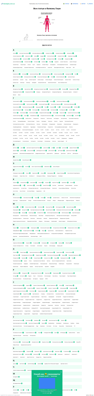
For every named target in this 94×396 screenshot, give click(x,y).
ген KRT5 (76, 132)
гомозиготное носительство (73, 112)
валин (19, 94)
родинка (29, 275)
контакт (72, 182)
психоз (30, 260)
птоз (30, 258)
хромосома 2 (60, 354)
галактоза (54, 141)
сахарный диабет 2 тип (73, 291)
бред (26, 79)
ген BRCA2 (76, 107)
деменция (22, 150)
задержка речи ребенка (18, 166)
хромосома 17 (67, 354)
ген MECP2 (55, 132)
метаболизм (41, 207)
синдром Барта (52, 291)
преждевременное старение (28, 255)
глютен (14, 121)
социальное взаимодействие (19, 288)
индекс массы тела (23, 176)
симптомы (57, 305)
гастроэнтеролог (26, 141)
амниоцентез (70, 53)
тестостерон (49, 326)
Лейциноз (78, 200)
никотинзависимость (59, 230)
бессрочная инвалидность (43, 76)
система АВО (58, 296)
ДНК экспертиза (52, 150)
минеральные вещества (50, 215)
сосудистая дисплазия (25, 296)
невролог (15, 227)
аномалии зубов (28, 61)
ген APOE (41, 138)
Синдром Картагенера (67, 310)
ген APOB (47, 138)
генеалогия (52, 107)
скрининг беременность (52, 285)
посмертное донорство (17, 263)
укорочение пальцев (17, 335)
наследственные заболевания (59, 227)
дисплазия (65, 147)
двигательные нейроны (71, 150)
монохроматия (16, 215)
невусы (44, 230)
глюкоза (37, 121)
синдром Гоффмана (36, 302)
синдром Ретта (39, 299)
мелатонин (33, 218)
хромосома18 (28, 354)
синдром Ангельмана (17, 305)
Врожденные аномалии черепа (40, 89)
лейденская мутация (70, 200)
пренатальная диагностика (36, 252)
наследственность (24, 227)
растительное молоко (17, 278)
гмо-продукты (56, 118)
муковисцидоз (32, 212)
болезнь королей (32, 79)
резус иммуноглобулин (71, 275)
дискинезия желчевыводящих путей (27, 153)
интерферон (15, 176)
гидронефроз (32, 126)
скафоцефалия (51, 296)
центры (15, 363)
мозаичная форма (24, 215)
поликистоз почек (48, 258)
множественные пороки (30, 207)
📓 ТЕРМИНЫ (74, 3)
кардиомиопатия (17, 185)
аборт (50, 61)
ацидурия (42, 56)
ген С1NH (37, 129)
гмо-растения (49, 118)
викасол (14, 94)
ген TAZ (68, 129)
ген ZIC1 (52, 129)
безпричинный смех (42, 82)
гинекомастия (26, 126)
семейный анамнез (17, 308)
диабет (58, 147)
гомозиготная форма (17, 115)
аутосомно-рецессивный (24, 53)
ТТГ (74, 326)
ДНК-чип (69, 153)
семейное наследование (18, 285)
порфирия (26, 263)
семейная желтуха (26, 308)
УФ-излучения (32, 335)
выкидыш (38, 91)
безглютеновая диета (61, 76)
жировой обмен (16, 160)
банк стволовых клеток (62, 82)
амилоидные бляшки (51, 58)
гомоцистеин (63, 112)
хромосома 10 (52, 354)
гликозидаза (43, 121)
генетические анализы (29, 101)
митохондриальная (60, 207)
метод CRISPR (73, 215)
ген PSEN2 (15, 132)
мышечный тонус (50, 207)
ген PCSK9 (26, 132)
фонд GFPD (78, 342)
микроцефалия (16, 209)
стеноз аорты (32, 291)
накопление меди (34, 236)
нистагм (37, 230)
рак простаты (23, 275)
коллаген (38, 185)
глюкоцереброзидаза (22, 121)
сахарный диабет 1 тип (67, 308)
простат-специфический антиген (58, 260)
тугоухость (63, 320)
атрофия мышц (35, 58)
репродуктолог (25, 273)
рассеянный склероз (27, 278)
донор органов (31, 150)
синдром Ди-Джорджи (26, 302)
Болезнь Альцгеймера (58, 74)
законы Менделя (56, 166)
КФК (44, 191)
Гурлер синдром (61, 141)
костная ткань (24, 188)
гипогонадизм (35, 109)
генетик (52, 101)
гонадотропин (36, 118)
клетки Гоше (73, 188)
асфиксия (38, 64)
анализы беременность (18, 56)
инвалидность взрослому (18, 173)
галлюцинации (47, 141)
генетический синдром (44, 104)
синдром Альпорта (26, 305)
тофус (37, 326)
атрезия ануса (16, 64)
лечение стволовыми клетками (39, 200)
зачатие (27, 166)
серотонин (63, 305)
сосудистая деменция (35, 296)
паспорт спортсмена (39, 266)
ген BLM (31, 138)
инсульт (28, 173)
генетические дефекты (67, 107)
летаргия (49, 200)
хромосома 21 (75, 351)
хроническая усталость (18, 354)
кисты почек (15, 191)
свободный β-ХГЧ (34, 308)
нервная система (68, 230)
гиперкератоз (75, 124)
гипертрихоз (59, 124)
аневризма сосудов (72, 56)
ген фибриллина (63, 109)
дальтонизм (63, 153)
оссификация (36, 242)
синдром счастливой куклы (68, 296)
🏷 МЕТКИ (82, 3)
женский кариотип (26, 160)
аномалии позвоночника (29, 67)
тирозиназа (42, 326)
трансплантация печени (18, 320)
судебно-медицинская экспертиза (20, 291)
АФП (74, 67)
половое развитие (38, 258)
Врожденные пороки (17, 89)
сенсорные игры (70, 305)
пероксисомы (15, 266)
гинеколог (15, 112)
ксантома (54, 185)
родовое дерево (56, 273)
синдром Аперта (75, 302)
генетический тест (17, 101)
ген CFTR (77, 135)
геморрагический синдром (45, 112)
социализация (16, 296)
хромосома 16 (74, 354)
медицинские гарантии (53, 218)
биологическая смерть (47, 74)
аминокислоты (28, 56)
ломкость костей (64, 197)
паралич (64, 255)
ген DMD (72, 135)
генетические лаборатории (63, 101)
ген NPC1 (43, 132)
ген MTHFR (49, 132)
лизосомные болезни (28, 197)
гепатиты (71, 126)
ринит (34, 275)
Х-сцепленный (67, 351)
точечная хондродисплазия (29, 326)
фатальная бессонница (57, 342)
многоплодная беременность (53, 212)
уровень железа (72, 332)
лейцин (54, 200)
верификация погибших (18, 91)
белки (52, 76)
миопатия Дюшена (66, 212)
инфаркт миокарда (61, 173)
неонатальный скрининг (45, 227)
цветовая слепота (64, 363)
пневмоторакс (61, 263)
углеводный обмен (48, 332)
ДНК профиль (61, 150)
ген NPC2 (38, 132)
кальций (41, 182)
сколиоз (61, 285)
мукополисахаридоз (76, 212)
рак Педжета (35, 278)
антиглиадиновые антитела (62, 64)
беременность (16, 74)
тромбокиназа (66, 323)
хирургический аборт (47, 357)
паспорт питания (69, 252)
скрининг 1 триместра (53, 288)
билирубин (34, 82)
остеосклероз (39, 245)
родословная (48, 273)
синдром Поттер (47, 299)
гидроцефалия (39, 107)
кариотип (15, 182)
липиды (29, 200)
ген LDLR (66, 132)
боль (76, 74)
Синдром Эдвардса (69, 285)
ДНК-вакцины (75, 153)
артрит (42, 58)
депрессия (15, 150)
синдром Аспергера (66, 302)
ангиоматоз (36, 61)
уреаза (78, 332)
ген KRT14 (15, 135)
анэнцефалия (52, 64)
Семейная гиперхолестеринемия (46, 313)
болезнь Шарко (41, 79)
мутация (15, 207)
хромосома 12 (15, 357)
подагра (56, 258)
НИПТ (41, 236)
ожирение (28, 242)
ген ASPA (36, 138)
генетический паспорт (32, 104)
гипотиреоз (27, 109)
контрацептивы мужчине (33, 188)
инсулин (43, 173)
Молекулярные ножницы (72, 221)
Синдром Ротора (26, 293)
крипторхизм (33, 182)
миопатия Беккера (33, 215)
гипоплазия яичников (69, 121)
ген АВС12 (47, 129)
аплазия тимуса (45, 64)
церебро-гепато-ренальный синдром (52, 363)
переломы (24, 258)
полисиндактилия (43, 263)
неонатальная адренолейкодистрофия (20, 233)
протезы (48, 260)
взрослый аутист (28, 89)
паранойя (47, 266)
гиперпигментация (67, 124)
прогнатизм (69, 260)
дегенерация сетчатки (41, 150)
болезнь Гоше (15, 82)
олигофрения (53, 242)
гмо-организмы (64, 118)
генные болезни (16, 107)
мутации (24, 212)
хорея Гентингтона (30, 357)
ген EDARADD (61, 135)
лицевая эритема (23, 200)
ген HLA (20, 135)
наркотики (15, 236)
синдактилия (50, 305)
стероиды (43, 293)
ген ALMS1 (53, 138)
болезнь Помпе (68, 79)
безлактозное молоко (52, 82)
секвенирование (63, 288)
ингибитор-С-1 (32, 176)
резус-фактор (55, 275)
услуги (40, 332)
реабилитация (16, 273)
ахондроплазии (68, 58)
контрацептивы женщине (45, 188)
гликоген (55, 121)
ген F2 (56, 135)
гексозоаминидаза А (17, 141)
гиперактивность (45, 109)
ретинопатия (40, 275)
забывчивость (47, 166)
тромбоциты (37, 320)
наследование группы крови (70, 233)
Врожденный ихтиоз (30, 91)
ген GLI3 (30, 135)
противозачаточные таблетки (39, 260)
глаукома (61, 121)
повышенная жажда (53, 263)
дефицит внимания (74, 147)
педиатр (31, 266)
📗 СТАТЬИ (66, 3)
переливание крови (17, 260)
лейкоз (49, 197)
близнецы (28, 82)
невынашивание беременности (43, 233)
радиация (41, 278)
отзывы (26, 245)
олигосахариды (52, 245)
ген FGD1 (51, 135)
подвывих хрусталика (40, 255)
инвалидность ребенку (41, 176)
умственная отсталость (18, 332)
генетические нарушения (56, 104)
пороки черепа (60, 252)
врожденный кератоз (46, 91)
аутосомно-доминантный (38, 53)
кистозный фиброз (30, 191)
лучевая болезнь (56, 197)
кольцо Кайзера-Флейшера (64, 188)
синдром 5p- (43, 305)
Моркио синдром (62, 221)
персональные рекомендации (53, 255)
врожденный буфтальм (56, 91)
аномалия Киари (73, 64)
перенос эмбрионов (24, 266)
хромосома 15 (58, 351)
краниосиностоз (16, 188)
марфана (40, 221)
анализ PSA (50, 67)
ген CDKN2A (15, 138)
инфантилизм (35, 173)
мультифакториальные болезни (37, 209)
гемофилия (71, 138)
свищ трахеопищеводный (45, 308)
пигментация (76, 263)
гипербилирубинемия (17, 126)
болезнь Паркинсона (17, 76)
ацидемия (56, 61)
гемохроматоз (64, 138)
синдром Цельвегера (42, 291)
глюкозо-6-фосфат (31, 121)
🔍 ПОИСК (90, 3)
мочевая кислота (41, 212)
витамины (64, 89)
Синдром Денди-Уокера (17, 313)
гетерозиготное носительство (47, 115)
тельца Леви (61, 326)
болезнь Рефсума (49, 79)
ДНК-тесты (16, 147)
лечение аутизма (17, 197)
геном (46, 107)
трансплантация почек (54, 320)
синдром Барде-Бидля (56, 302)
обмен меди (68, 242)
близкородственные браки (29, 76)
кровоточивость (30, 185)
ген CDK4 (21, 138)
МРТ (21, 207)
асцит (34, 64)
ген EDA (67, 135)
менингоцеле (26, 218)
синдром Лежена (67, 299)
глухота (26, 115)
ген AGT (58, 138)
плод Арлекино (69, 263)
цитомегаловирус (31, 363)
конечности (54, 188)
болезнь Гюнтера (76, 79)
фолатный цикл (16, 342)
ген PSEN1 (21, 132)
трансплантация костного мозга (19, 323)
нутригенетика (51, 230)
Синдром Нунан (28, 310)
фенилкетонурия (26, 342)
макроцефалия (16, 212)
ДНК (53, 147)
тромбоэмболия (51, 323)
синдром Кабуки (75, 299)
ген (59, 107)
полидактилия (16, 258)
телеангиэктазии (69, 326)
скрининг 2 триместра (41, 288)
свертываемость (62, 291)
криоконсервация (68, 185)
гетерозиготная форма (41, 126)
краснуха (76, 185)
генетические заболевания (69, 104)
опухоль (45, 245)
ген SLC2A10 (73, 129)
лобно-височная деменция (75, 197)
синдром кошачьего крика (18, 299)
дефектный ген (50, 153)
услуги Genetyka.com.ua (31, 332)
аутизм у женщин (73, 61)
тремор (77, 323)
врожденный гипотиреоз (55, 89)
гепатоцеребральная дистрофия (61, 126)
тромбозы (72, 323)
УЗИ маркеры (63, 332)
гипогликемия (44, 124)
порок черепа (16, 255)
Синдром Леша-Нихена (46, 310)
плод (73, 258)
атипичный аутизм (51, 56)
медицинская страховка (64, 218)
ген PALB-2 (32, 132)
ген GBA (35, 135)
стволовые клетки (50, 293)
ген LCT (71, 132)
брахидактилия (69, 74)
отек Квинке (32, 245)
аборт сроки (68, 67)
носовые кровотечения (28, 230)
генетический (70, 115)
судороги (28, 285)
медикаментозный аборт (32, 221)
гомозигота (43, 118)
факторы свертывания (69, 342)
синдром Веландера (46, 302)
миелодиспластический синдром (63, 215)
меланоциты (39, 218)
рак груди (15, 275)
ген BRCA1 (71, 109)
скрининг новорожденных (38, 285)
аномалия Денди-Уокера (17, 67)
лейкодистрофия (61, 200)
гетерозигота (50, 126)
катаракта (47, 182)
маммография (54, 221)
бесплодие (25, 74)
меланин (45, 218)
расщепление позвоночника (68, 273)
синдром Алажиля (35, 305)
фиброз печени (16, 344)
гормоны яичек (28, 118)
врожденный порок (74, 89)
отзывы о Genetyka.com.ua (18, 245)
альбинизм (44, 61)
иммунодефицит (51, 173)
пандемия (52, 266)
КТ (24, 185)
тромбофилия (58, 323)
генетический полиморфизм (27, 129)
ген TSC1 (63, 129)
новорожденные (34, 227)
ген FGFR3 (46, 135)
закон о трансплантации (37, 166)
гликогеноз (50, 121)
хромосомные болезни (48, 351)
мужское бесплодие (71, 207)
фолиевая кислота (36, 342)
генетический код (33, 112)
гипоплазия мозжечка (30, 124)
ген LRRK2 (61, 132)
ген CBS (26, 138)
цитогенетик (23, 363)
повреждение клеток (65, 258)
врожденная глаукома (67, 91)
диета (23, 147)
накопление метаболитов (24, 236)
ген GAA (40, 135)
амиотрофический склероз (59, 67)
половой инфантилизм (34, 263)
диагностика (46, 147)
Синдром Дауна (73, 288)
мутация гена (25, 209)
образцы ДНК (59, 245)
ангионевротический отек (41, 67)
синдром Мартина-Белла (57, 299)
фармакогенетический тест (26, 344)
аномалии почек (50, 53)
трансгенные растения (17, 326)
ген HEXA (25, 135)
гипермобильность (34, 115)
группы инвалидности (18, 109)
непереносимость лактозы (73, 227)
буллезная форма (71, 76)
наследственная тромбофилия (57, 233)
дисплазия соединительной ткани (34, 147)
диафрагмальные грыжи (40, 153)
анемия (36, 56)
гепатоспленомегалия (59, 115)
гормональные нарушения (28, 107)
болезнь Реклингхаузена (58, 79)
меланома (77, 209)
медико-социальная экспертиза (19, 221)
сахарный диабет (17, 293)
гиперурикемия (52, 124)
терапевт (44, 323)
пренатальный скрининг (49, 252)
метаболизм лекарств (17, 218)
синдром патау (30, 288)
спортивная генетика (60, 293)
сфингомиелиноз (36, 293)
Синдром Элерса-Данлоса (18, 310)
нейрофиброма (32, 233)
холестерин (44, 354)
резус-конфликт (62, 275)
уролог (56, 332)
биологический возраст (35, 74)
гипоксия (38, 124)
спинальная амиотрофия (70, 293)
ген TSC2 (57, 129)
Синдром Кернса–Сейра (56, 310)
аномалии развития (60, 53)
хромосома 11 (38, 351)
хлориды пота (38, 357)
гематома (55, 112)
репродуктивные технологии (37, 273)
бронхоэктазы (15, 79)
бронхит (21, 79)
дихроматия (15, 153)
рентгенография (47, 275)
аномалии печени (62, 56)
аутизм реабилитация (17, 61)
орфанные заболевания (18, 242)
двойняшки (57, 153)
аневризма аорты (17, 58)
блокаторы (22, 82)
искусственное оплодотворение (73, 173)
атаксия (29, 64)
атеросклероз (23, 64)
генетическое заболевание (42, 101)
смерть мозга (44, 296)
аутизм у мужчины (64, 61)
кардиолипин (39, 191)
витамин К (75, 91)
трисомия (44, 320)
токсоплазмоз (29, 320)
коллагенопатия (24, 182)
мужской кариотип (50, 209)
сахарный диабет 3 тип (56, 308)
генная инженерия (16, 129)
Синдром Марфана (36, 310)
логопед (43, 197)
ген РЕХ (42, 129)
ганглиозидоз (40, 141)
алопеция (60, 58)
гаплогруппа (33, 141)
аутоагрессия (26, 58)
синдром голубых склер (29, 299)
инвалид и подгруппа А (51, 176)
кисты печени (22, 191)
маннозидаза (46, 221)
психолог (15, 252)
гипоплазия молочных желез (18, 124)
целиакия (40, 363)
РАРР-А (46, 278)
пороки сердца (23, 252)
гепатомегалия (54, 109)
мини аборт (41, 215)
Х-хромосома (30, 351)
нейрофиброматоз (17, 230)
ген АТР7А (77, 115)
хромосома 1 (22, 357)
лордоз (37, 197)
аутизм (15, 53)
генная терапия (23, 112)
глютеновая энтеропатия (73, 118)
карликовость (65, 182)
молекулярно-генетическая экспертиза (65, 209)
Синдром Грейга (27, 313)
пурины (25, 260)
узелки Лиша (25, 335)
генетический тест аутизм (18, 104)
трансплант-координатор (34, 323)
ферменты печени (46, 342)
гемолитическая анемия (18, 118)
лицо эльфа (15, 200)
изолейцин (60, 176)
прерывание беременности (74, 255)
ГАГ (66, 141)
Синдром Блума (35, 313)
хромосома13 (36, 354)
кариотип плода (56, 182)
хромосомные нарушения (18, 351)
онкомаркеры (45, 242)
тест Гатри (55, 326)
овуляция (61, 242)
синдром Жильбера (16, 302)
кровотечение (60, 185)
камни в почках (46, 185)
